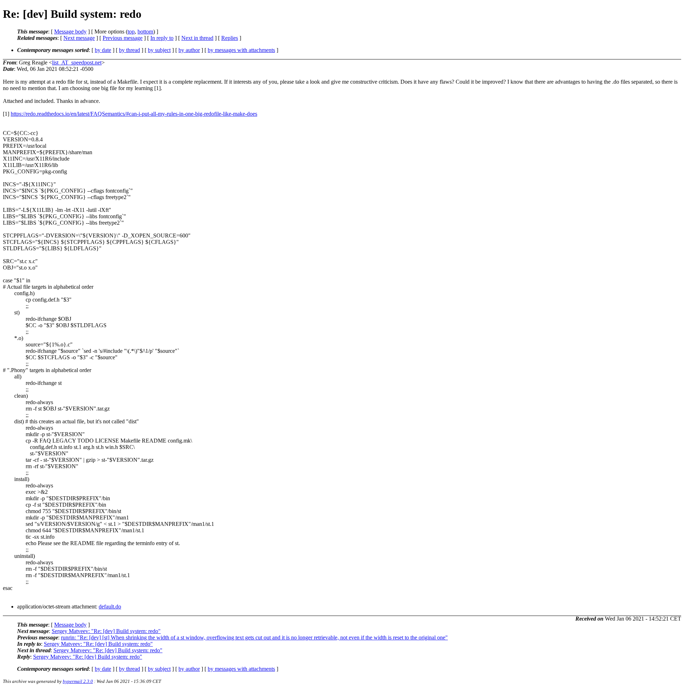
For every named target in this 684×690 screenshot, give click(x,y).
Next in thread (197, 38)
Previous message (122, 38)
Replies (229, 38)
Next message (79, 38)
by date (103, 50)
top (131, 31)
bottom (145, 31)
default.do (110, 606)
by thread (129, 50)
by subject (159, 50)
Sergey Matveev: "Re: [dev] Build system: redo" (106, 631)
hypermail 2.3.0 (78, 681)
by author (189, 50)
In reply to (161, 38)
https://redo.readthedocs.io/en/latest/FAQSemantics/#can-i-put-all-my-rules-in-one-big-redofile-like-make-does (134, 114)
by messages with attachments (241, 50)
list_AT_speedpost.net (77, 62)
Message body (70, 31)
